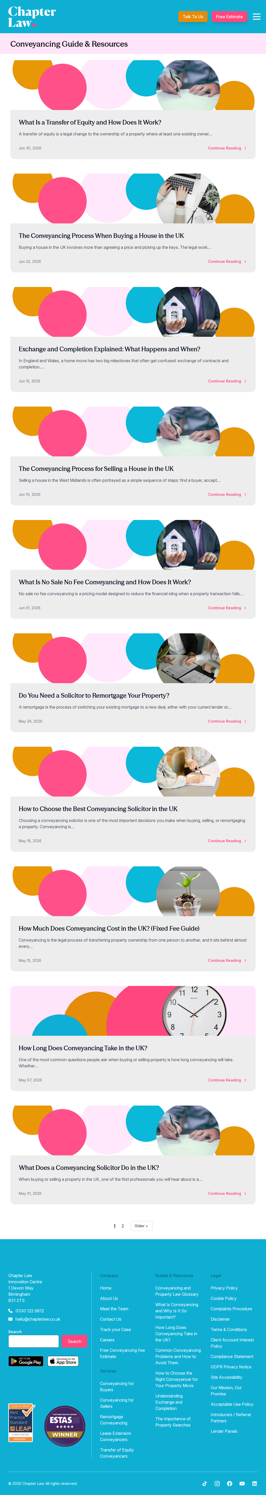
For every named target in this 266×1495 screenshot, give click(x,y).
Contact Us (110, 1319)
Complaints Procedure (231, 1308)
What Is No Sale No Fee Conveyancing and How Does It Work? (105, 582)
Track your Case (115, 1329)
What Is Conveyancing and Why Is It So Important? (176, 1311)
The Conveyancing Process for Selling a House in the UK (96, 468)
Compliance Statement (232, 1356)
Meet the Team (114, 1308)
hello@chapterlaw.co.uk (38, 1319)
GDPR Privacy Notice (231, 1366)
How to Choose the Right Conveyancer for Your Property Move (176, 1379)
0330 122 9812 (30, 1310)
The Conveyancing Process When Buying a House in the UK (101, 235)
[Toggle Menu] (256, 16)
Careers (107, 1339)
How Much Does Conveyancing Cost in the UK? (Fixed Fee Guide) (109, 928)
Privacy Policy (224, 1288)
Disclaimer (220, 1319)
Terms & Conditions (229, 1329)
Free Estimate (229, 16)
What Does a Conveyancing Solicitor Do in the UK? (89, 1167)
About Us (109, 1298)
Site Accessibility (226, 1377)
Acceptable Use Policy (232, 1404)
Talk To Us (193, 16)
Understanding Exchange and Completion (169, 1402)
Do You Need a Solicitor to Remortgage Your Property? (94, 695)
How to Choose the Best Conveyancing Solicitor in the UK (98, 809)
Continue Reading (224, 148)
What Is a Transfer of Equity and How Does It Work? (90, 122)
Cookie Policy (224, 1298)
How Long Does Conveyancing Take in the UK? (83, 1048)
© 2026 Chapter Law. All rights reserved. (42, 1483)
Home (105, 1288)
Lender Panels (224, 1431)
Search (15, 1331)
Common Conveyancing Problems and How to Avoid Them (178, 1356)
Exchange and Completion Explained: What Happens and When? (109, 349)
